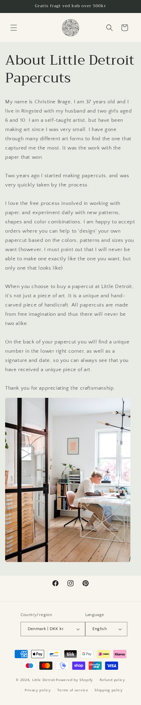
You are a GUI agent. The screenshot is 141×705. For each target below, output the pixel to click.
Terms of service (72, 690)
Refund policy (112, 680)
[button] (13, 27)
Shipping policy (108, 690)
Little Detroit (43, 680)
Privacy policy (38, 690)
